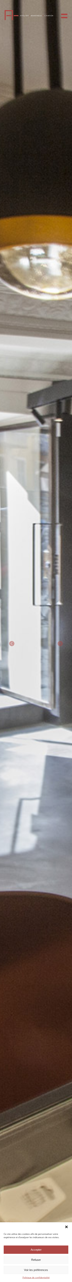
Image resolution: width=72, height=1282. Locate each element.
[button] (66, 1227)
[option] (36, 641)
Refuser (36, 1259)
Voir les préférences (36, 1269)
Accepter (36, 1249)
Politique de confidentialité (36, 1277)
